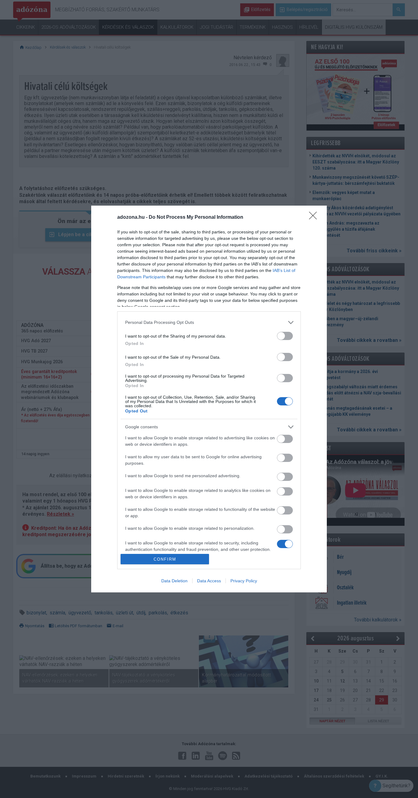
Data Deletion (174, 580)
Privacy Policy (243, 580)
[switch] (285, 336)
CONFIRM (165, 559)
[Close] (315, 217)
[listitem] (209, 322)
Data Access (209, 580)
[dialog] (209, 399)
